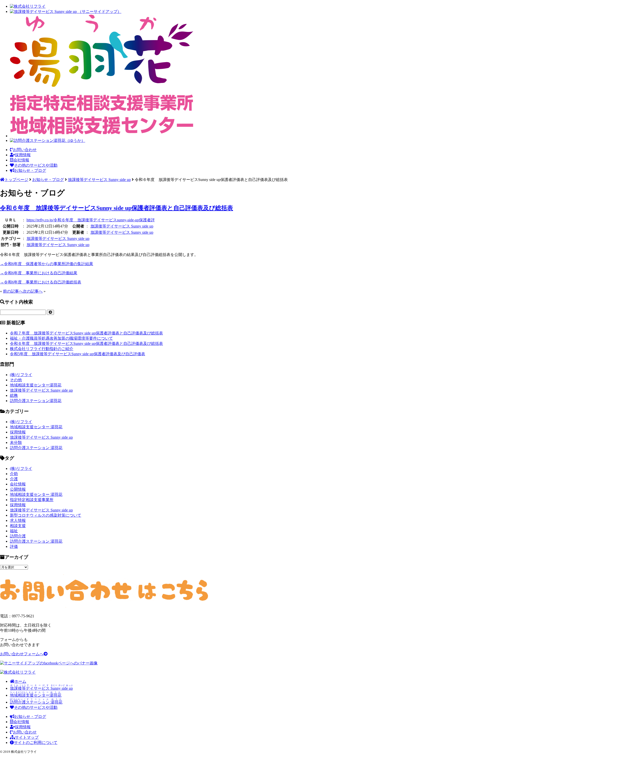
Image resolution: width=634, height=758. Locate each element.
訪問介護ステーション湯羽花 (35, 401)
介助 (14, 474)
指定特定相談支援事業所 (31, 500)
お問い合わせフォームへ (22, 654)
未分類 (16, 442)
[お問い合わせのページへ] (104, 606)
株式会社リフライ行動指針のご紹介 (41, 349)
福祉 (14, 531)
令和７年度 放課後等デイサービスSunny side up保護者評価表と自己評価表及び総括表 (86, 333)
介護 (14, 479)
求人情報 (18, 520)
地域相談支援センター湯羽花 (35, 385)
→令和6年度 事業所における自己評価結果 (38, 273)
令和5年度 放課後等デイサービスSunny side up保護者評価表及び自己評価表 (77, 354)
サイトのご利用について (35, 742)
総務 (14, 395)
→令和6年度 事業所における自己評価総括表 (40, 282)
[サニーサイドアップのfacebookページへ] (49, 663)
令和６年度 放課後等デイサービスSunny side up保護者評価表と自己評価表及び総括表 (116, 208)
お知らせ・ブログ (30, 170)
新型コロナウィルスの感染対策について (45, 515)
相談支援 (18, 526)
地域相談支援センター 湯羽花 (36, 427)
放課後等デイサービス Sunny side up (121, 226)
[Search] (50, 312)
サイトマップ (27, 737)
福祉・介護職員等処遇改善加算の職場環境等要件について (61, 338)
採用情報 (23, 155)
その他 (16, 380)
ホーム (20, 681)
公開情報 (18, 489)
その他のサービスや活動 (35, 165)
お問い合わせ (25, 150)
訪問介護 (18, 536)
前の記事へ (13, 291)
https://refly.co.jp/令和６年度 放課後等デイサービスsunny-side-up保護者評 (90, 220)
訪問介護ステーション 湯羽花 (36, 448)
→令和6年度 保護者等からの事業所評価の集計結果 (46, 264)
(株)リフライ (21, 375)
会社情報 (21, 160)
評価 (14, 546)
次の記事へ (33, 291)
